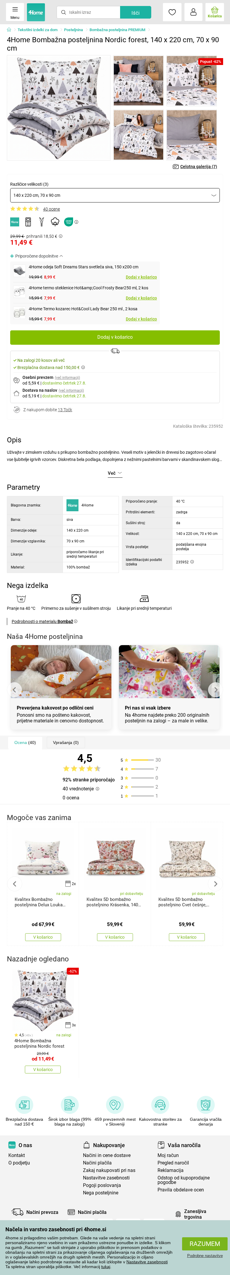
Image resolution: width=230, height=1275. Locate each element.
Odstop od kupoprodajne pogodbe (184, 1180)
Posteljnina (73, 30)
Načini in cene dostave (107, 1155)
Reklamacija (171, 1170)
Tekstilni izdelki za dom (38, 30)
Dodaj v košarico (141, 277)
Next (215, 689)
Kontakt (16, 1155)
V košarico (43, 937)
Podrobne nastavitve (205, 1255)
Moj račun (168, 1155)
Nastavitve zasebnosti (147, 1261)
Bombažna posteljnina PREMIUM (117, 30)
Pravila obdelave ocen (181, 1190)
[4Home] (11, 30)
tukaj (105, 1266)
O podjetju (19, 1163)
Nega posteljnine (100, 1193)
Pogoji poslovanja (102, 1185)
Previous (14, 689)
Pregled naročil (173, 1163)
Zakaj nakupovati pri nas (109, 1170)
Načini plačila (97, 1163)
